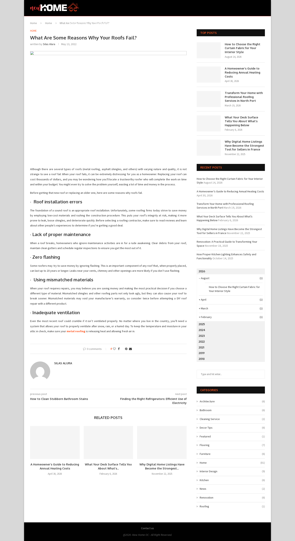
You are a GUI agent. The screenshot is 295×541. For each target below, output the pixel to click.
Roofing (232, 506)
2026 (202, 271)
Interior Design (199, 23)
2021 (201, 347)
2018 (202, 358)
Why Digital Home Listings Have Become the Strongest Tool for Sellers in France (244, 145)
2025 (202, 324)
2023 (202, 335)
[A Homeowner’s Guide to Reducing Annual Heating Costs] (55, 442)
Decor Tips (122, 23)
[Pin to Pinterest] (126, 349)
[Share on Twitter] (122, 349)
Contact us (147, 528)
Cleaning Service (232, 419)
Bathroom (102, 23)
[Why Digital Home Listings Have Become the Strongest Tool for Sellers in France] (162, 442)
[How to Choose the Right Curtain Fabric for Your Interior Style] (209, 50)
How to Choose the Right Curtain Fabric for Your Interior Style (242, 48)
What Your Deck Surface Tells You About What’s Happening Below (241, 121)
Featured (232, 436)
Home (178, 23)
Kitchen (221, 23)
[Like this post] (114, 349)
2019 (202, 353)
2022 (202, 341)
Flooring (142, 23)
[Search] (263, 24)
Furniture (162, 23)
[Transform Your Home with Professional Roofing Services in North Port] (209, 99)
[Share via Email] (130, 349)
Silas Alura (49, 44)
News (232, 489)
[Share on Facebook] (119, 349)
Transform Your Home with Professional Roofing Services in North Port (244, 96)
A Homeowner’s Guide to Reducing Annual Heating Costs (242, 72)
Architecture (79, 23)
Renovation (241, 23)
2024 (202, 330)
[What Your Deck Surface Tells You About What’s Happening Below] (108, 442)
